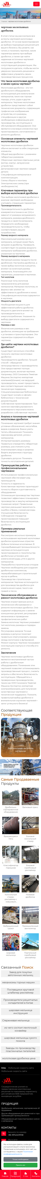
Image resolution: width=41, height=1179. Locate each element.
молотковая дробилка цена (18, 1058)
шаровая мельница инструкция (20, 1012)
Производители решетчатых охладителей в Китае (20, 1001)
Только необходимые (20, 1159)
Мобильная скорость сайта (21, 1068)
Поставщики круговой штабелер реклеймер (20, 991)
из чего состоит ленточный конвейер (20, 1029)
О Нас (25, 1174)
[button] (35, 737)
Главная (4, 21)
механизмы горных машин (18, 982)
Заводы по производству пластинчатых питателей (20, 1050)
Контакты (36, 1174)
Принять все (20, 1165)
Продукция (15, 1174)
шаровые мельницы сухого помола (20, 1039)
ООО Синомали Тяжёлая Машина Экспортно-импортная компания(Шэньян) (19, 377)
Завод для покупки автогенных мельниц (20, 974)
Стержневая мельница (15, 1020)
